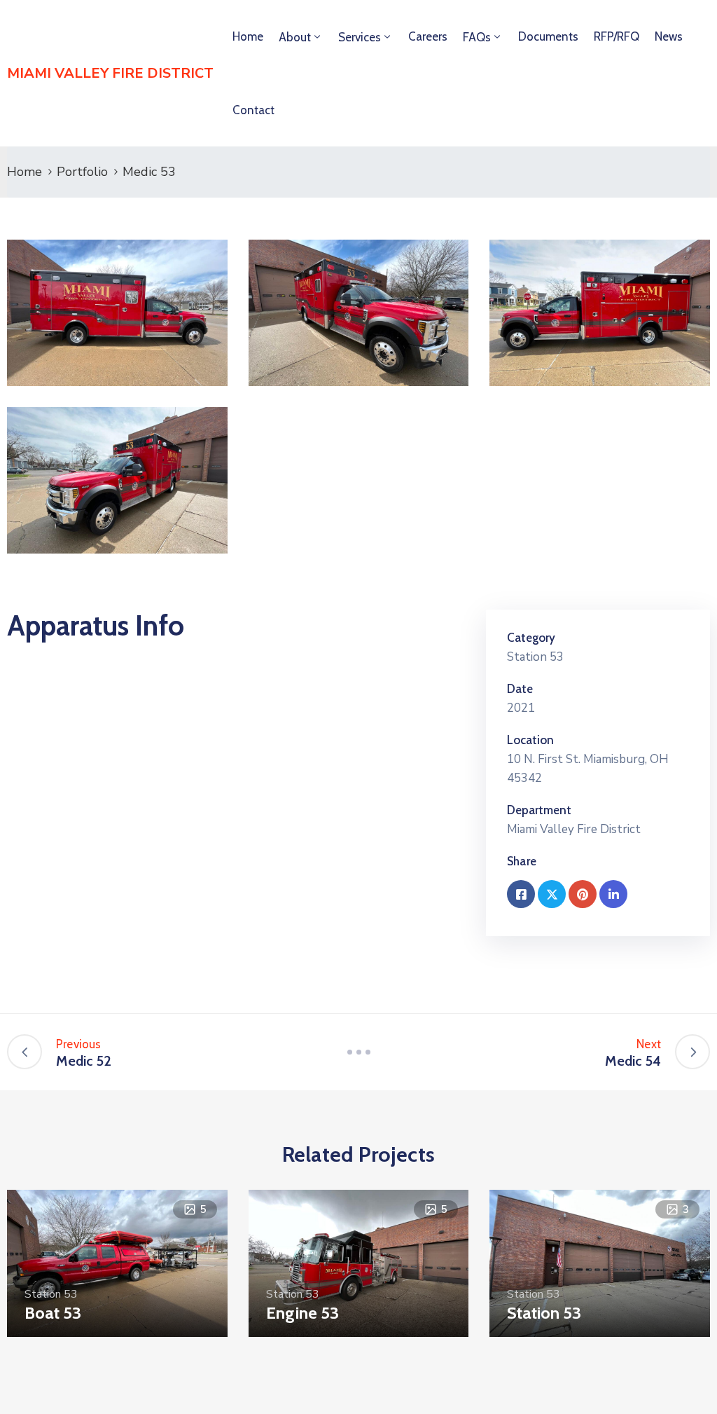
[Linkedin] (613, 894)
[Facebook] (521, 894)
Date (520, 689)
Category (531, 638)
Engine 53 (302, 1313)
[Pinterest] (583, 894)
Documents (548, 36)
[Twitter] (552, 894)
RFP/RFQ (616, 36)
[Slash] (358, 1051)
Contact (253, 110)
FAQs (477, 37)
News (669, 36)
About (295, 37)
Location (530, 740)
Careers (427, 36)
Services (359, 37)
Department (539, 810)
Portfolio (82, 171)
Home (247, 36)
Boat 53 (53, 1313)
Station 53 (535, 657)
